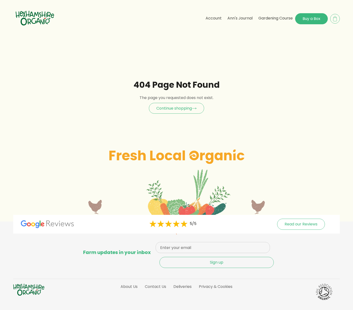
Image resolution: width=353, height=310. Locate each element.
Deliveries (182, 286)
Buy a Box (311, 18)
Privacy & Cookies (215, 286)
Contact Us (155, 286)
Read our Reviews (301, 224)
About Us (129, 286)
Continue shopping (174, 108)
